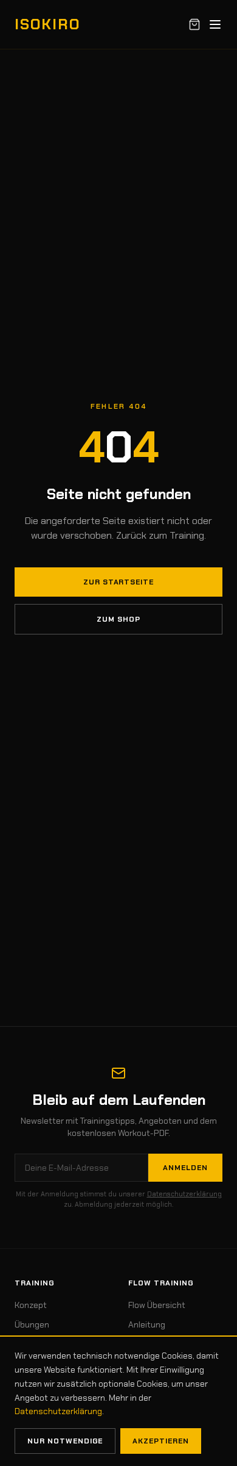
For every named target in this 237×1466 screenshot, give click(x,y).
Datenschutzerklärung (184, 1194)
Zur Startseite (118, 582)
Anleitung (146, 1324)
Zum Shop (118, 619)
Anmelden (185, 1168)
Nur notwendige (65, 1441)
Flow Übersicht (156, 1304)
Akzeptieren (160, 1441)
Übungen (32, 1324)
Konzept (31, 1304)
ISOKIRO (47, 24)
